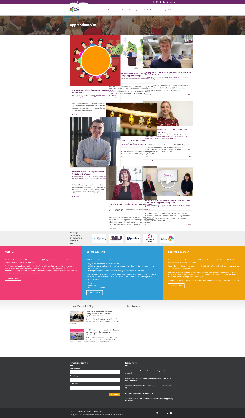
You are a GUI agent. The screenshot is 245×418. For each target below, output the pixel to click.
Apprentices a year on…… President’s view (127, 140)
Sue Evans (159, 207)
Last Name (74, 384)
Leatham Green (159, 79)
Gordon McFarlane (87, 97)
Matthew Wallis (133, 144)
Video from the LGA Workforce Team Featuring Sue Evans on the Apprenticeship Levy (167, 201)
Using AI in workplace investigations (139, 393)
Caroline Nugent (123, 144)
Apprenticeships (77, 97)
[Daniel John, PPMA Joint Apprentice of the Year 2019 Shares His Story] (168, 51)
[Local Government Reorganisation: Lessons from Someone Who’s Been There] (77, 334)
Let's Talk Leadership (177, 136)
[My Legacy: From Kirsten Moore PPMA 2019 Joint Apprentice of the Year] (168, 113)
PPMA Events (172, 138)
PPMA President (98, 97)
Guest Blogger (166, 136)
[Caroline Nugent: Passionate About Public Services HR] (131, 183)
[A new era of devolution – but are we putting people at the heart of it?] (77, 316)
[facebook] (164, 413)
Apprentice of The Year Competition (177, 77)
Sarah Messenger (150, 207)
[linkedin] (167, 413)
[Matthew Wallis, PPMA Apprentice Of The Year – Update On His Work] (95, 142)
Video (164, 207)
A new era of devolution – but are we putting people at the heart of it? (100, 313)
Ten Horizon (106, 415)
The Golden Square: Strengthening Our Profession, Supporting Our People (149, 399)
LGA (180, 205)
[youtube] (171, 413)
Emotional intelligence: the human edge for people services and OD (149, 387)
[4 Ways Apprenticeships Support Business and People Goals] (95, 60)
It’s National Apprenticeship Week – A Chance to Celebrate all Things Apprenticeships (130, 74)
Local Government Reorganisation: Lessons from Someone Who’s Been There (103, 331)
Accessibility (88, 411)
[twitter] (157, 413)
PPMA (75, 95)
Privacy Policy (98, 411)
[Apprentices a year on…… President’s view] (131, 119)
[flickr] (174, 413)
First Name (74, 376)
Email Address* (75, 368)
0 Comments (101, 316)
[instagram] (160, 413)
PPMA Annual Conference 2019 (173, 79)
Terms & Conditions (76, 411)
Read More (75, 115)
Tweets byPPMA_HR (168, 313)
